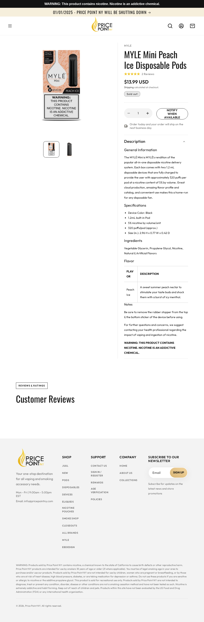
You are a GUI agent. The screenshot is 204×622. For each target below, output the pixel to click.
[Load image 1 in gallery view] (51, 149)
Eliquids (68, 501)
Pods (65, 480)
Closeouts (69, 525)
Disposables (70, 487)
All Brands (70, 532)
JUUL (65, 465)
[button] (10, 26)
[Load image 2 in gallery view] (69, 149)
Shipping (129, 87)
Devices (67, 494)
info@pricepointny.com (38, 501)
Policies (96, 499)
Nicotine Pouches (68, 509)
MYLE (127, 45)
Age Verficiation (99, 490)
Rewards (97, 482)
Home (123, 465)
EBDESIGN (68, 547)
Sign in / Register (97, 473)
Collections (128, 480)
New (65, 472)
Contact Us (99, 465)
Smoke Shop (70, 518)
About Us (126, 472)
